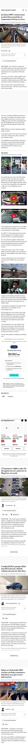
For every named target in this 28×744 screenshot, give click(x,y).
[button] (23, 10)
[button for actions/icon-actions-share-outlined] (24, 55)
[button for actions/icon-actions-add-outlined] (9, 51)
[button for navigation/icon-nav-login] (23, 10)
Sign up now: (4, 22)
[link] (8, 10)
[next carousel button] (25, 34)
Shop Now (6, 448)
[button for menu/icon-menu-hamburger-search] (26, 10)
